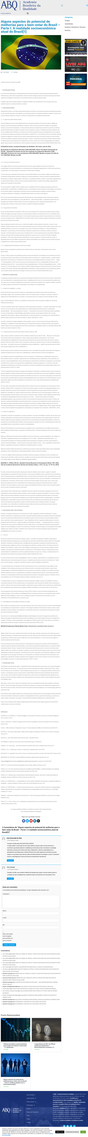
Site (4, 924)
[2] (19, 82)
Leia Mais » (6, 1049)
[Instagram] (38, 820)
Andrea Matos (6, 988)
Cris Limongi (11, 867)
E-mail (5, 917)
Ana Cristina (6, 954)
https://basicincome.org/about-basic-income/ (39, 626)
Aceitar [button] (83, 1132)
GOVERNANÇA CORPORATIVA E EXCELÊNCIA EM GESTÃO (30, 1001)
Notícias (68, 30)
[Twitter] (27, 820)
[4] (21, 616)
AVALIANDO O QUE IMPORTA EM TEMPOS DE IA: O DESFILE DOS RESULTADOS (32, 967)
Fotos (28, 1115)
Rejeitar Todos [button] (59, 1132)
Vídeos (28, 1119)
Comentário (6, 894)
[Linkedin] (34, 820)
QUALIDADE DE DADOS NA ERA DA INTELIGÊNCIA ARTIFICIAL (36, 986)
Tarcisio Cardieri (7, 969)
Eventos (29, 1108)
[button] (62, 5)
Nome (5, 910)
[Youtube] (31, 820)
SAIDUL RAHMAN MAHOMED (10, 995)
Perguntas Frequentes (32, 1112)
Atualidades (69, 24)
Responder (10, 860)
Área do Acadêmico (6, 13)
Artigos (67, 20)
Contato (29, 1122)
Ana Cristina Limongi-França (10, 991)
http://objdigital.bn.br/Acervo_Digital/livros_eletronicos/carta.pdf (18, 761)
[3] (12, 392)
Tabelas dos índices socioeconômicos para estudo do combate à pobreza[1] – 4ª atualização (15, 1045)
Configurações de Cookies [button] (72, 1132)
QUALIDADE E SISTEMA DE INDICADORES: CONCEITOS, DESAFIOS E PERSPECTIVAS (37, 999)
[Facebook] (23, 820)
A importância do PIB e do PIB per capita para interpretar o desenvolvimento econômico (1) (44, 1045)
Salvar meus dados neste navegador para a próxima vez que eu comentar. (8, 937)
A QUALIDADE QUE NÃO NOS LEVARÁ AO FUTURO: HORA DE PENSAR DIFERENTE (34, 988)
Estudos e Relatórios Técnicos (75, 27)
